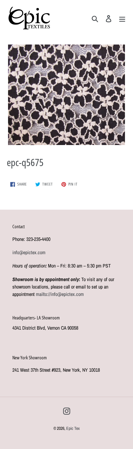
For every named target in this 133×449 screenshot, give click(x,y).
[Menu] (122, 18)
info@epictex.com (28, 252)
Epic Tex (73, 428)
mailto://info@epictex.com (60, 294)
